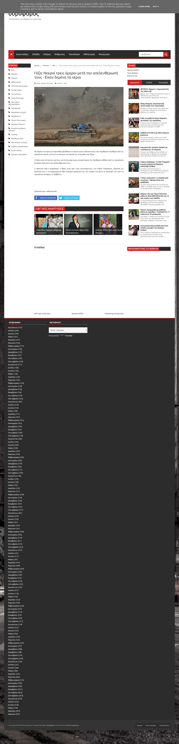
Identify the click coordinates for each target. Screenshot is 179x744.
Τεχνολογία (74, 54)
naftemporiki (51, 191)
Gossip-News (16, 90)
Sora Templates (48, 725)
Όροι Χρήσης (132, 73)
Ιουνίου (11, 334)
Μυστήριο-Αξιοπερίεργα (14, 103)
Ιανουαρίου (12, 349)
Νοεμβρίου (12, 355)
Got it (156, 6)
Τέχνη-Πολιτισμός (18, 120)
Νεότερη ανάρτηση (42, 313)
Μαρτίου (11, 343)
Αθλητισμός (89, 54)
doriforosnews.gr (72, 725)
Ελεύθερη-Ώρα (17, 138)
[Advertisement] (120, 30)
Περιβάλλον (16, 116)
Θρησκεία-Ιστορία (18, 112)
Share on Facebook (48, 198)
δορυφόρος (23, 13)
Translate (68, 336)
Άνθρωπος (60, 54)
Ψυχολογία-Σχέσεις (19, 142)
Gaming (14, 134)
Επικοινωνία (132, 76)
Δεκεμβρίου (13, 352)
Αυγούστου (13, 327)
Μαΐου (10, 337)
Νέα (12, 70)
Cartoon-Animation (19, 154)
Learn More (144, 6)
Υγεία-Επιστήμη (17, 98)
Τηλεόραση (15, 108)
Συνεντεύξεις (22, 54)
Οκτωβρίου (13, 358)
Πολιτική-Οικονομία (19, 86)
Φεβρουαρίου (14, 346)
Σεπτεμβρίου (13, 361)
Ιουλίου (11, 331)
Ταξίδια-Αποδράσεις (19, 146)
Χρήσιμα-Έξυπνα (18, 124)
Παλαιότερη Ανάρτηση (114, 313)
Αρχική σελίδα (77, 313)
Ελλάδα (36, 54)
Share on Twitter (71, 198)
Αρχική (139, 725)
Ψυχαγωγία (104, 54)
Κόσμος (47, 54)
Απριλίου (11, 340)
